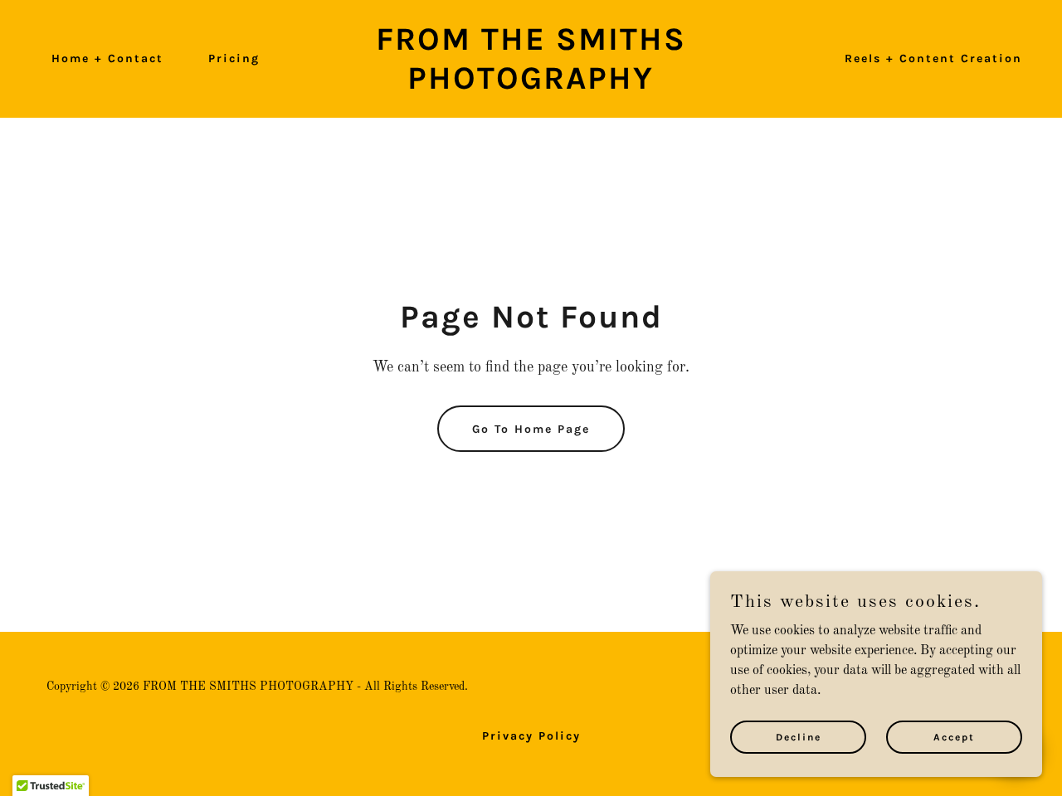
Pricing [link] (234, 58)
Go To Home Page (531, 429)
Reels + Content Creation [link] (933, 58)
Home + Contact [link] (107, 58)
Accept (954, 736)
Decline (798, 736)
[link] (531, 85)
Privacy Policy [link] (531, 736)
